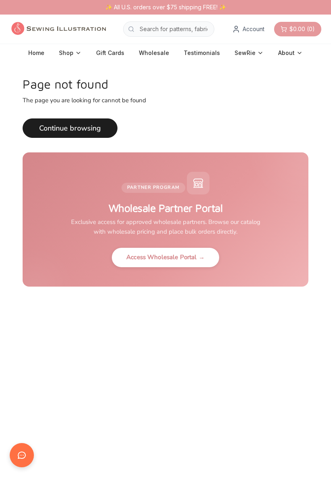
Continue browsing (70, 128)
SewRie (245, 52)
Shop (66, 52)
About (286, 52)
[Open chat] (22, 455)
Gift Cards (110, 52)
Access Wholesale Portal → (165, 257)
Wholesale (154, 52)
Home (36, 52)
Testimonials (202, 52)
